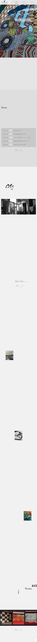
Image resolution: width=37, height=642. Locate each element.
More (16, 149)
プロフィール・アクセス (26, 2)
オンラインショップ (33, 3)
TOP (13, 1)
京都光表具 (16, 1)
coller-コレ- (24, 1)
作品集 (16, 3)
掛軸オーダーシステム (18, 2)
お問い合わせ (24, 3)
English (32, 1)
